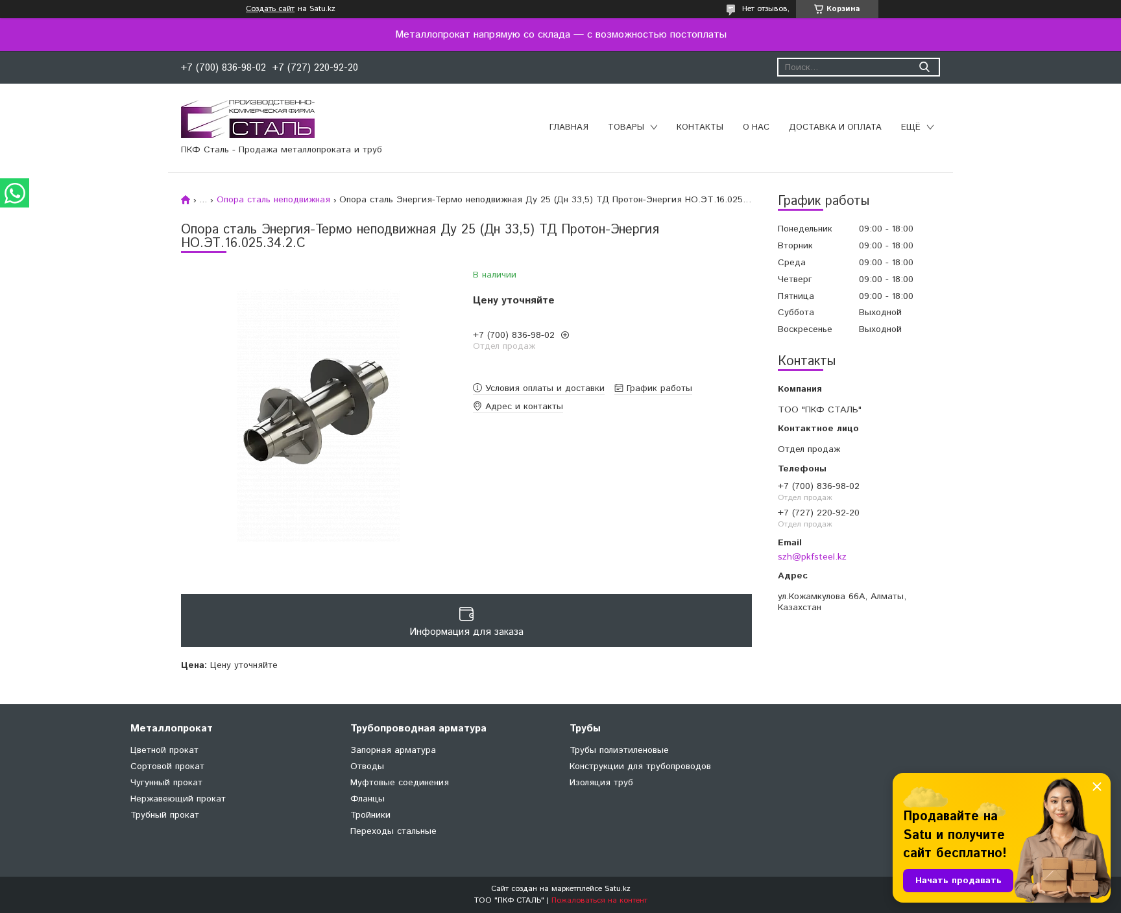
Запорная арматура (393, 750)
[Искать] (924, 67)
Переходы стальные (393, 831)
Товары (626, 127)
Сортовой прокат (167, 766)
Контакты (700, 127)
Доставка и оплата (835, 127)
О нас (756, 127)
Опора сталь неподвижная (273, 199)
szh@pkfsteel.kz (812, 557)
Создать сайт (270, 9)
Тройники (370, 815)
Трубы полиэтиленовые (619, 750)
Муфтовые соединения (399, 782)
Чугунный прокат (166, 782)
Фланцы (367, 798)
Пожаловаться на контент (599, 900)
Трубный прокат (164, 815)
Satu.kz (618, 888)
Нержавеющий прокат (178, 798)
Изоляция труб (601, 782)
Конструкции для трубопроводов (640, 766)
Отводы (367, 766)
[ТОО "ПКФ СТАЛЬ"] (248, 118)
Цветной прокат (164, 750)
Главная (568, 127)
